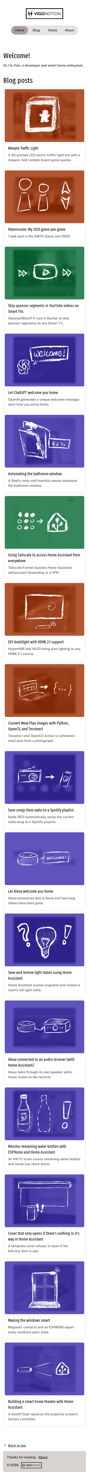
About (69, 30)
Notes (52, 30)
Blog (36, 30)
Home (19, 30)
